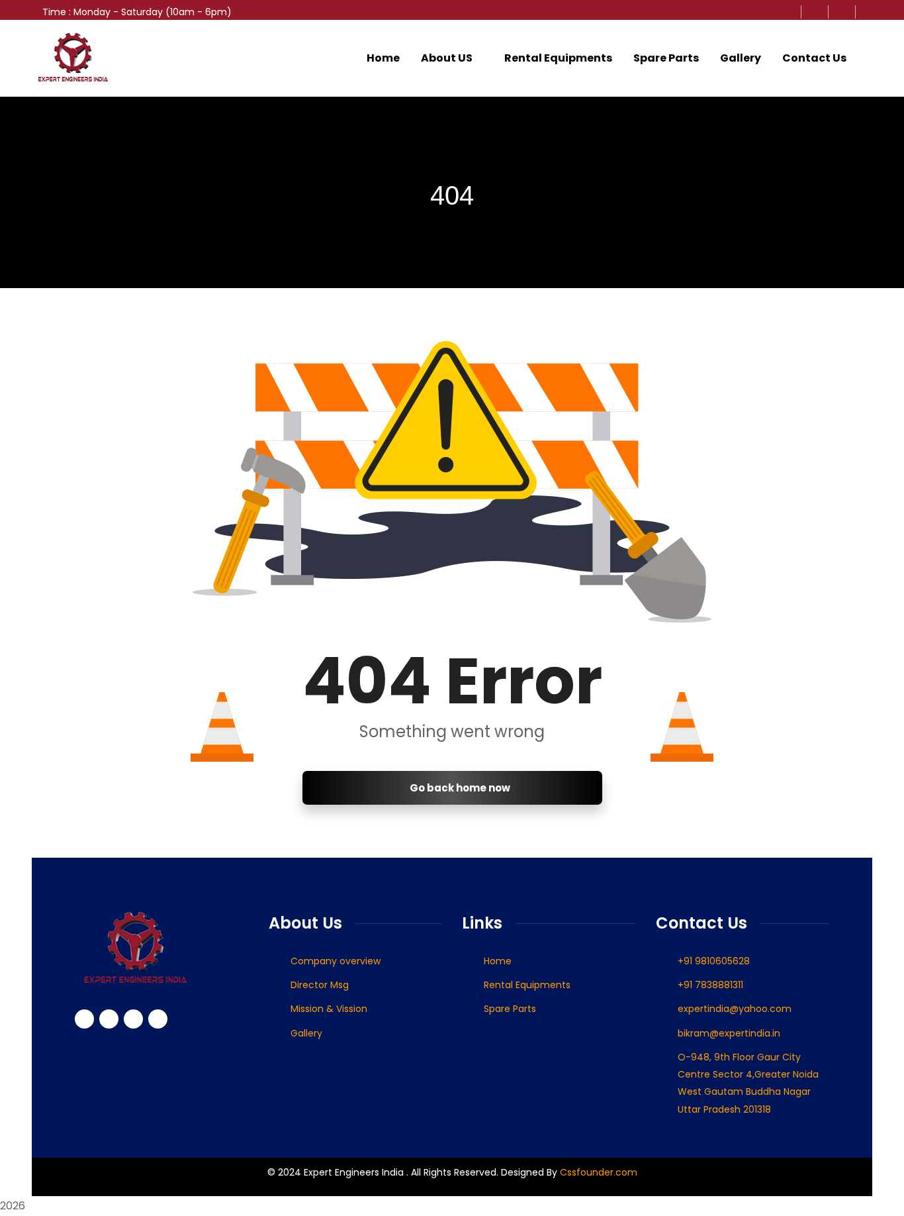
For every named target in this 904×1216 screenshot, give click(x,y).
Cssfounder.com (597, 1172)
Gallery (740, 58)
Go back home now (459, 788)
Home (383, 58)
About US (447, 58)
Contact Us (814, 58)
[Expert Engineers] (73, 58)
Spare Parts (666, 58)
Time (54, 12)
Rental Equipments (558, 58)
